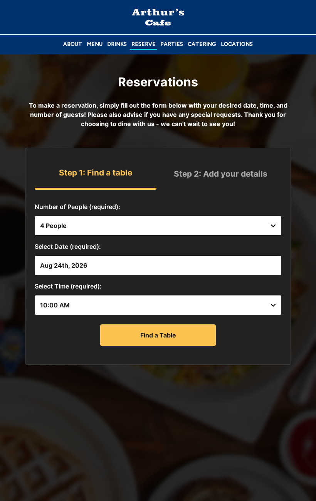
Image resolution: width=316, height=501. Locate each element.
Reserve (143, 44)
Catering (202, 44)
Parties (171, 44)
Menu (95, 44)
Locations (237, 44)
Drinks (117, 44)
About (72, 44)
